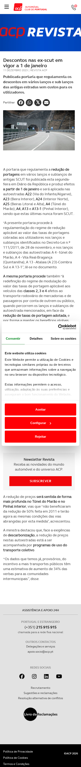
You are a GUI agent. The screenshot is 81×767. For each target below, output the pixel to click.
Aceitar (40, 409)
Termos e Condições (16, 764)
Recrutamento (40, 688)
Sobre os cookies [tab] (63, 338)
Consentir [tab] (13, 338)
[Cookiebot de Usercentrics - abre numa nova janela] (58, 327)
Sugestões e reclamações (40, 693)
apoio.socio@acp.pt (40, 651)
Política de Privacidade (18, 751)
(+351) (40, 627)
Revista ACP (38, 70)
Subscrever (40, 481)
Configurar (38, 423)
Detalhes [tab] (36, 338)
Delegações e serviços (40, 646)
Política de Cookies (15, 758)
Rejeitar (40, 436)
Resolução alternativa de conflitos (40, 698)
